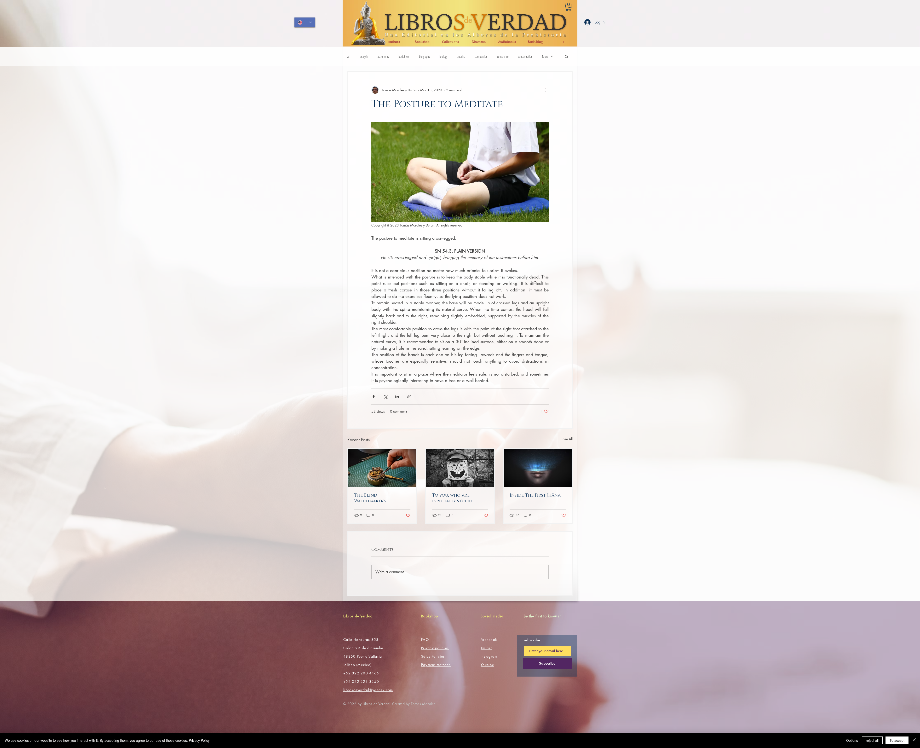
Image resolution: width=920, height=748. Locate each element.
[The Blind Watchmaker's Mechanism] (382, 468)
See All (568, 439)
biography (424, 56)
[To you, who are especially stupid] (460, 468)
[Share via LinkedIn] (397, 396)
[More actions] (546, 90)
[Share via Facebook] (373, 396)
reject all (872, 740)
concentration (525, 56)
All (348, 56)
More (545, 56)
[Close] (914, 740)
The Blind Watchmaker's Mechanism (370, 498)
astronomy (383, 56)
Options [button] (852, 740)
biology (443, 56)
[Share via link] (409, 396)
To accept (897, 740)
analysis (364, 56)
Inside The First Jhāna (535, 495)
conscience (502, 56)
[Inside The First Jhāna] (538, 468)
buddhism (403, 56)
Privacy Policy (199, 740)
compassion (481, 56)
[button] (569, 7)
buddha (461, 56)
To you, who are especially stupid (452, 498)
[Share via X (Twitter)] (385, 396)
